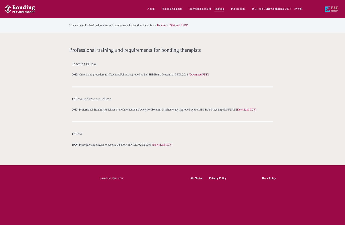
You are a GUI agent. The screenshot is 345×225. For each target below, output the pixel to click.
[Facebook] (311, 9)
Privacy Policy (217, 178)
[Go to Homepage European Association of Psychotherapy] (332, 9)
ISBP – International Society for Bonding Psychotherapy (82, 195)
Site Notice (196, 178)
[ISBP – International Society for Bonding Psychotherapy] (29, 8)
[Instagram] (319, 9)
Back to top (269, 178)
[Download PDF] (199, 74)
